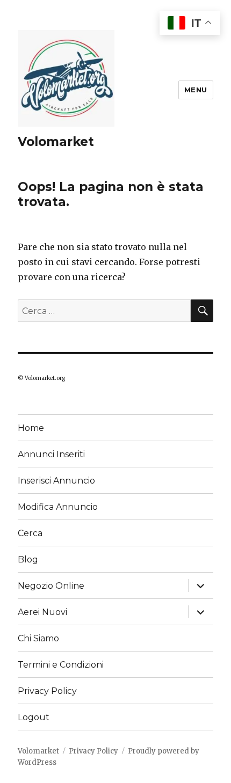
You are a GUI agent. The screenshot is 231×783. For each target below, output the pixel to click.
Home (31, 428)
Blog (28, 559)
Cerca (30, 533)
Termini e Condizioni (61, 665)
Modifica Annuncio (58, 507)
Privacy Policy (47, 691)
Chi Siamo (38, 638)
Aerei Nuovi (42, 612)
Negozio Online (51, 586)
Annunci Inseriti (51, 454)
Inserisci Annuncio (56, 480)
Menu (195, 89)
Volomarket (56, 141)
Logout (33, 717)
